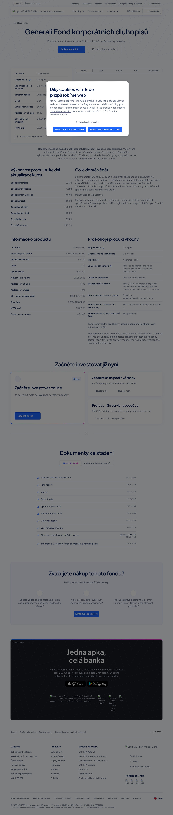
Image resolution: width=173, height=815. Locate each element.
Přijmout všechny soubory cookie (69, 129)
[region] (87, 108)
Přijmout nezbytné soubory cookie (105, 129)
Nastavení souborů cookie (87, 122)
